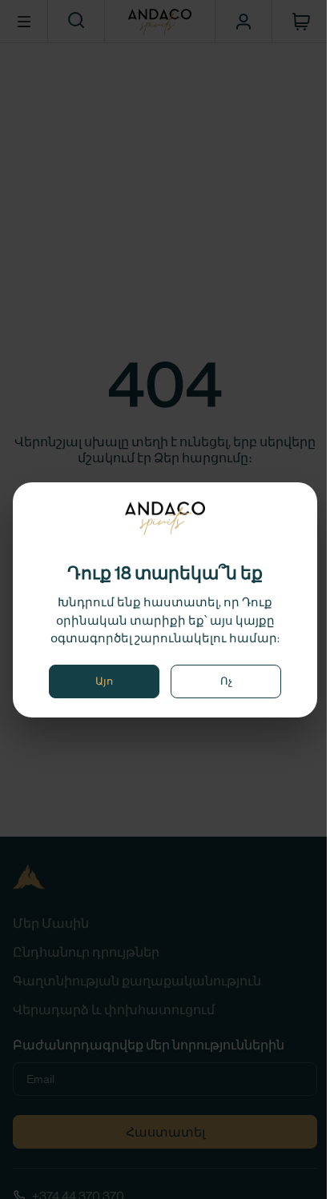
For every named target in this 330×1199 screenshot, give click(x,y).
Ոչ (226, 681)
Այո (104, 681)
